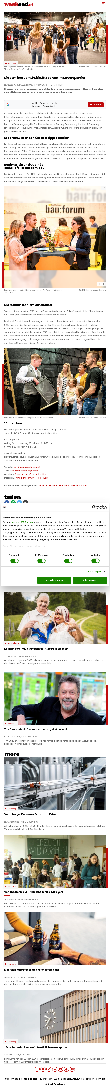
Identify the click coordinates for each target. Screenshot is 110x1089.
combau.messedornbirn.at (26, 467)
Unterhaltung (13, 643)
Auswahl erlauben (54, 580)
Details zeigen (94, 571)
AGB (56, 1078)
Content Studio (13, 1078)
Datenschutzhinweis (72, 1078)
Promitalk (11, 724)
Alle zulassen (89, 580)
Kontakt (100, 1078)
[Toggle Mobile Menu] (103, 4)
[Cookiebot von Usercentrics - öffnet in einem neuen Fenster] (94, 507)
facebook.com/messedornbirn (30, 474)
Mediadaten (31, 1078)
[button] (99, 284)
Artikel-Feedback (55, 1084)
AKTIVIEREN (95, 105)
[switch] (41, 561)
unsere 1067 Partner (22, 522)
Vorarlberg (12, 63)
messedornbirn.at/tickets (25, 470)
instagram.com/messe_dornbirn (32, 477)
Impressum (46, 1078)
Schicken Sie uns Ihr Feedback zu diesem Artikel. (63, 485)
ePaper (90, 1078)
